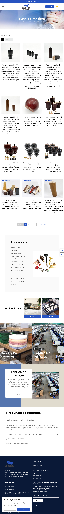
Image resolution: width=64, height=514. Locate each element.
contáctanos (36, 1)
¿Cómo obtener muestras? (15, 439)
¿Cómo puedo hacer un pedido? (17, 443)
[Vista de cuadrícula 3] (2, 39)
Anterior (20, 224)
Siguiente (43, 224)
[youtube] (39, 505)
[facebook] (34, 505)
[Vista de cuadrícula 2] (7, 39)
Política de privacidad (48, 512)
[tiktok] (37, 505)
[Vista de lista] (11, 39)
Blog (56, 512)
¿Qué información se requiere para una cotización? (24, 434)
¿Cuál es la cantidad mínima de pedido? (20, 420)
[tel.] (62, 250)
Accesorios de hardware (40, 470)
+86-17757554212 (10, 489)
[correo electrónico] (62, 254)
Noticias (35, 473)
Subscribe (38, 500)
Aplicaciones (37, 475)
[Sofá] (32, 306)
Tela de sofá (36, 468)
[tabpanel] (32, 308)
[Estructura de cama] (50, 306)
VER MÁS (32, 316)
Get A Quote (50, 6)
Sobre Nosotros (38, 465)
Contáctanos (37, 478)
